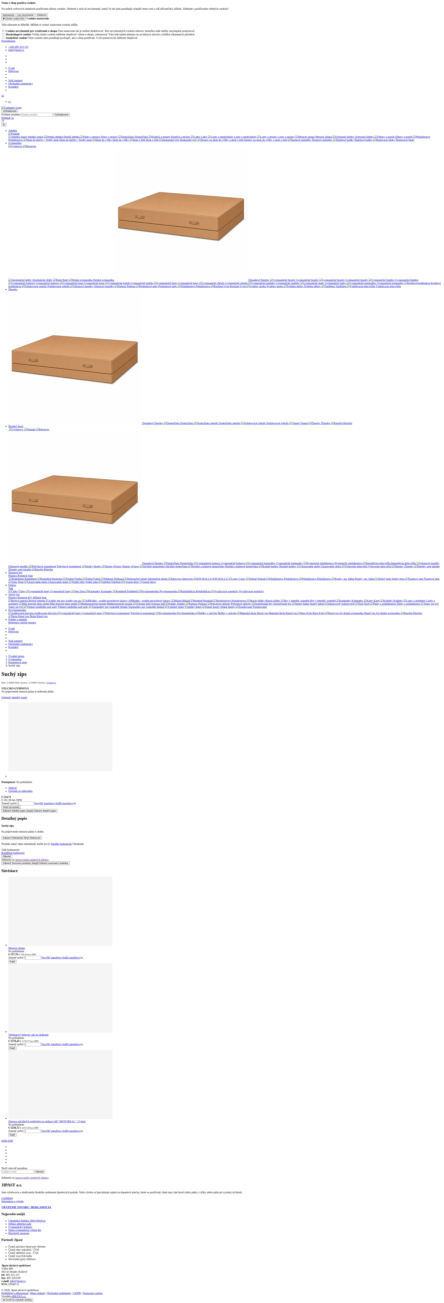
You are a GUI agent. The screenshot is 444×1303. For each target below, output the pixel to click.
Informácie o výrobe (12, 1201)
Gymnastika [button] (15, 143)
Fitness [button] (12, 585)
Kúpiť (12, 961)
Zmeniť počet (8, 803)
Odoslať (7, 856)
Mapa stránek (37, 1293)
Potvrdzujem (8, 41)
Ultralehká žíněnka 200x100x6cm (26, 1220)
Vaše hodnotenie (10, 849)
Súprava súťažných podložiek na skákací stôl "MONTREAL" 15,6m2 (47, 1121)
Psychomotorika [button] (17, 610)
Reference (14, 622)
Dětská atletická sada (19, 1223)
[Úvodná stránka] (11, 107)
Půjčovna (13, 71)
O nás (11, 68)
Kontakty (13, 86)
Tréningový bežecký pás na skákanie (28, 1034)
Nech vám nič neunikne (14, 1168)
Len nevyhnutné (25, 15)
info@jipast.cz (18, 1281)
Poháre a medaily (17, 619)
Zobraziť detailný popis (14, 697)
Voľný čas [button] (14, 594)
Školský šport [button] (15, 426)
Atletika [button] (12, 130)
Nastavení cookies (93, 1293)
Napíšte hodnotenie (61, 843)
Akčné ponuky (28, 622)
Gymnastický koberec (20, 1227)
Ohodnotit (78, 843)
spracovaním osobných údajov (31, 859)
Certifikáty (7, 1198)
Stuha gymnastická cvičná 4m (24, 1230)
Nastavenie (8, 15)
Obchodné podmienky (20, 83)
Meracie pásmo (16, 948)
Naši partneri (15, 80)
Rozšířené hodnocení (12, 852)
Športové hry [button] (15, 572)
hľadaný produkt (10, 114)
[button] (2, 95)
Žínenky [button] (13, 289)
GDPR (77, 1293)
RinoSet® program (18, 1233)
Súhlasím (41, 15)
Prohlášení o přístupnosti (14, 1293)
